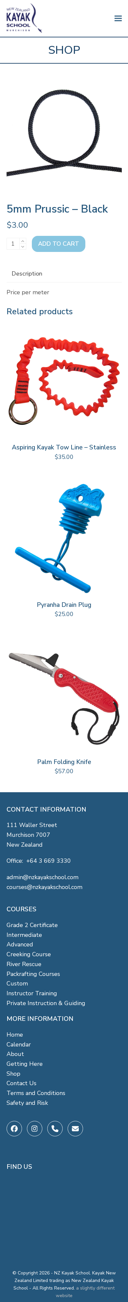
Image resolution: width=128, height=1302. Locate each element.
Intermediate (24, 935)
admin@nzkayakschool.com (42, 877)
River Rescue (24, 964)
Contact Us (21, 1083)
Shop (13, 1074)
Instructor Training (32, 993)
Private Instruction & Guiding (46, 1003)
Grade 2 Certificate (32, 925)
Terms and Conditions (36, 1093)
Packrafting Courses (33, 974)
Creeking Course (29, 954)
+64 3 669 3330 (48, 861)
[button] (118, 18)
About (15, 1054)
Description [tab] (26, 274)
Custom (17, 983)
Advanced (20, 944)
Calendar (19, 1044)
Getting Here (25, 1064)
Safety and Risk (27, 1103)
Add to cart (58, 244)
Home (15, 1035)
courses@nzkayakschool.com (44, 887)
